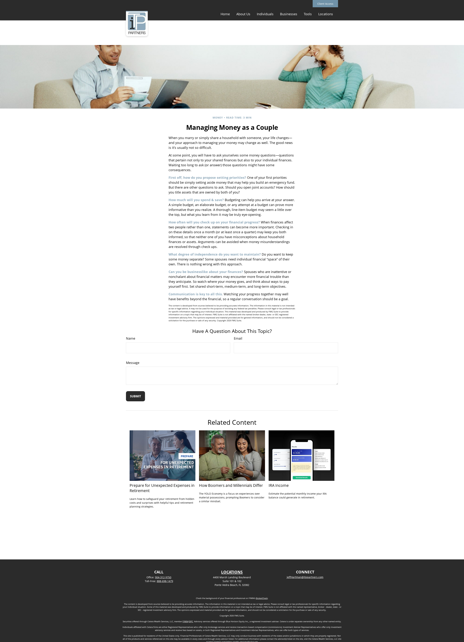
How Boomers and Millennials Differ (231, 485)
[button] (225, 14)
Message (132, 362)
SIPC (191, 621)
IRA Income (279, 485)
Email (238, 338)
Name (130, 338)
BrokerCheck (262, 598)
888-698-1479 (165, 581)
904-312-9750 (163, 577)
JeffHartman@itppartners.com (305, 577)
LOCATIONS (232, 571)
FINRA (185, 621)
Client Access (325, 3)
